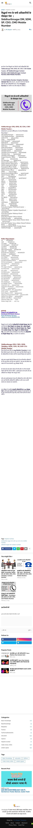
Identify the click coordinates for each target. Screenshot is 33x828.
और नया (4, 630)
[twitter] (8, 642)
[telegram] (24, 642)
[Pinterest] (22, 548)
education (16, 735)
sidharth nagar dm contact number (11, 544)
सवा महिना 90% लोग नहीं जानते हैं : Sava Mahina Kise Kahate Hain (19, 654)
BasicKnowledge (16, 723)
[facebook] (8, 639)
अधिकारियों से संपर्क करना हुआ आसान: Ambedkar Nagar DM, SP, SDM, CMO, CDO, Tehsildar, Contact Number (8, 574)
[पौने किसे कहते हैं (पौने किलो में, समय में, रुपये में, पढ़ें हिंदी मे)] (5, 670)
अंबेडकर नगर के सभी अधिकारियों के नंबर (10, 317)
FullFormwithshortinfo (16, 732)
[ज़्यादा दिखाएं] (29, 548)
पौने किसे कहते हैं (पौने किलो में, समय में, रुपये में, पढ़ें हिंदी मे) (20, 669)
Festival (16, 729)
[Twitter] (14, 548)
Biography (16, 726)
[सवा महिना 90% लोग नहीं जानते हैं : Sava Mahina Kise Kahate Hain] (5, 655)
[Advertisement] (16, 49)
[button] (2, 2)
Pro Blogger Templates (20, 820)
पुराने (29, 630)
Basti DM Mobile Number (9, 315)
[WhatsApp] (18, 548)
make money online (16, 744)
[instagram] (24, 639)
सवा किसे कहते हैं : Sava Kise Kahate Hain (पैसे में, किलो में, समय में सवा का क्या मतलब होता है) (19, 662)
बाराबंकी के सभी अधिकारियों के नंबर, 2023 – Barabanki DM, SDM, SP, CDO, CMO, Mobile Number (24, 573)
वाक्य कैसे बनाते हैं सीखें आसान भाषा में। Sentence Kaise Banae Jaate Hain (15, 791)
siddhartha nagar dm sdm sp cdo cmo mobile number (14, 541)
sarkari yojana (16, 747)
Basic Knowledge (16, 720)
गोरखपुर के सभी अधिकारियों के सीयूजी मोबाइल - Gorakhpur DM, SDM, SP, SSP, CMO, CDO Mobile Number (8, 596)
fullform (16, 738)
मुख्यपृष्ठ (3, 9)
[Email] (26, 548)
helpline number (10, 9)
